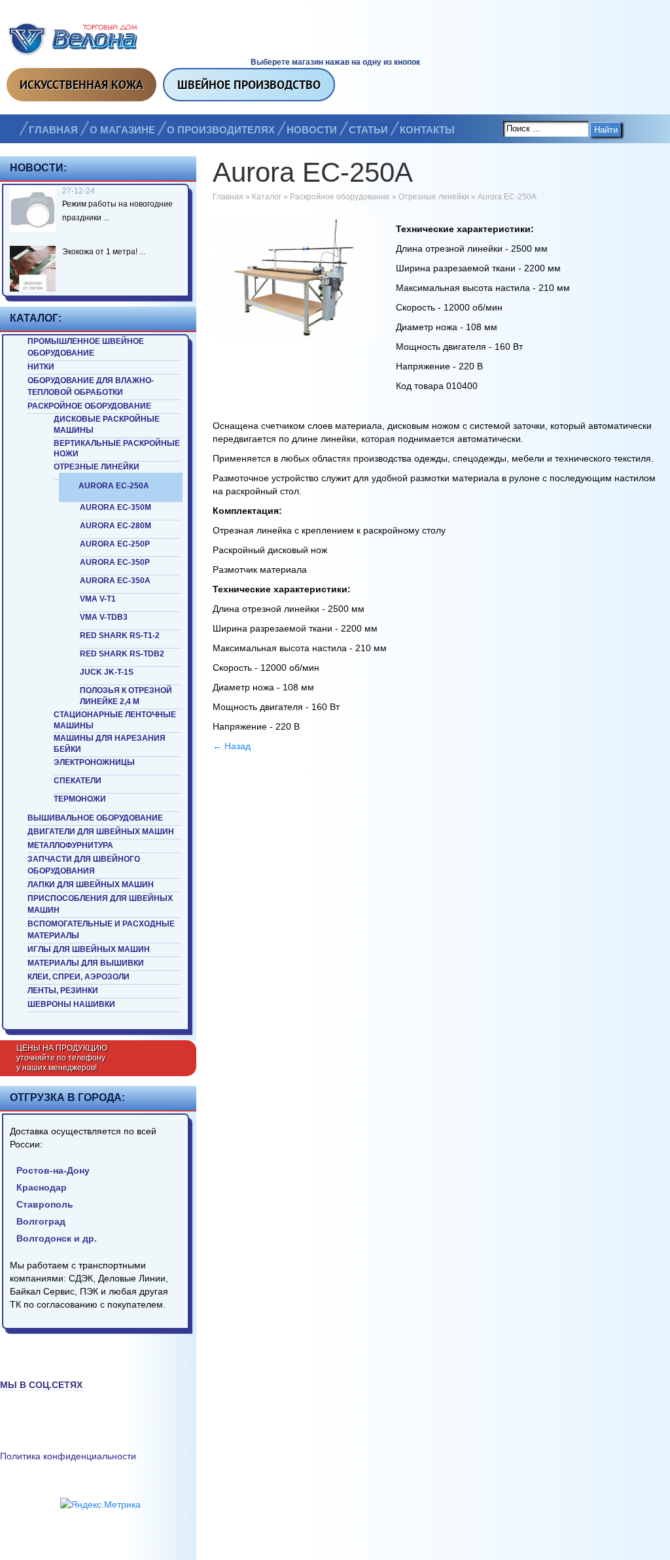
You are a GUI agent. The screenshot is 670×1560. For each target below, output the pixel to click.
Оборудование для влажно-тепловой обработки (90, 386)
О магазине (122, 129)
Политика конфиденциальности (68, 1456)
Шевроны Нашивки (71, 1004)
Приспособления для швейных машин (100, 904)
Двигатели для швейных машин (100, 831)
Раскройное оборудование (89, 406)
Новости (312, 129)
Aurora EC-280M (115, 525)
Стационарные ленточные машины (115, 720)
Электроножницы (94, 762)
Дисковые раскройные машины (107, 425)
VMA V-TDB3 (104, 617)
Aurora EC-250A (114, 485)
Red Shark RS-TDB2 (122, 653)
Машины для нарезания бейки (110, 744)
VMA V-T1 (98, 598)
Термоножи (80, 799)
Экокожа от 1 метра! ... (103, 251)
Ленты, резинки (62, 990)
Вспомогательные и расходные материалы (101, 929)
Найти (606, 130)
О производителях (221, 129)
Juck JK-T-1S (106, 672)
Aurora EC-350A (115, 580)
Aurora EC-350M (115, 507)
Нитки (40, 366)
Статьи (368, 129)
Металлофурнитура (70, 845)
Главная (53, 129)
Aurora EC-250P (115, 544)
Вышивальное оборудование (95, 817)
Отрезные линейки (96, 466)
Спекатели (77, 780)
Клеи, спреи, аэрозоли (78, 976)
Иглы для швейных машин (88, 949)
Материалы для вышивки (85, 963)
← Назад (232, 746)
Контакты (427, 129)
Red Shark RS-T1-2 (120, 635)
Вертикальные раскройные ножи (117, 449)
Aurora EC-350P (115, 562)
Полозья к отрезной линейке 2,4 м (126, 696)
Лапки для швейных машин (90, 884)
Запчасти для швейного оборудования (83, 865)
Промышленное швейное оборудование (85, 347)
